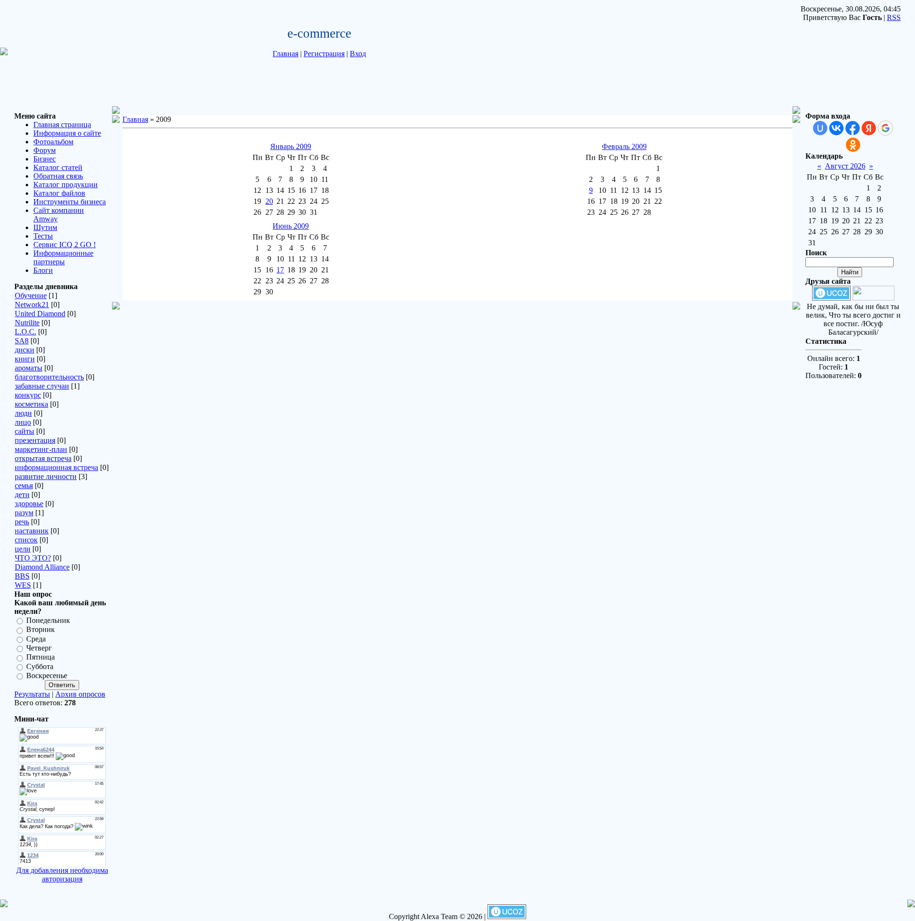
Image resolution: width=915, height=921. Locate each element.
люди (23, 413)
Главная (285, 54)
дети (22, 495)
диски (24, 350)
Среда (36, 639)
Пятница (40, 657)
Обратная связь (58, 176)
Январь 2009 (290, 146)
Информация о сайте (67, 133)
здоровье (29, 504)
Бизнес (44, 159)
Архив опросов (80, 694)
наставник (32, 531)
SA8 (22, 341)
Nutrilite (27, 323)
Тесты (43, 236)
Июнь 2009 (291, 226)
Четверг (39, 648)
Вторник (40, 630)
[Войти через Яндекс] (869, 128)
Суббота (39, 666)
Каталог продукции (65, 184)
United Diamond (40, 314)
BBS (22, 576)
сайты (24, 431)
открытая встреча (43, 458)
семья (24, 485)
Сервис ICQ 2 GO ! (64, 244)
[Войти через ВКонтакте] (836, 128)
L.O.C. (25, 332)
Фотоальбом (53, 142)
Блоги (43, 270)
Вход (358, 54)
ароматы (28, 368)
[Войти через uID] (820, 128)
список (26, 540)
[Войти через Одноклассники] (853, 145)
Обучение (31, 295)
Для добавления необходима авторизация (62, 874)
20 (269, 201)
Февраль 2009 (624, 146)
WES (23, 585)
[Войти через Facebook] (852, 128)
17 (280, 270)
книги (25, 359)
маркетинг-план (41, 449)
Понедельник (48, 620)
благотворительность (49, 377)
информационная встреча (56, 467)
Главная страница (62, 124)
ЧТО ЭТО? (33, 558)
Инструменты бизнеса (69, 202)
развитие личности (46, 476)
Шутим (45, 227)
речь (22, 522)
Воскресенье (46, 675)
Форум (44, 150)
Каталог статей (57, 167)
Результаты (32, 694)
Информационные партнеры (63, 257)
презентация (35, 440)
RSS (894, 17)
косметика (31, 404)
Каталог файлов (59, 193)
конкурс (28, 395)
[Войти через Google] (885, 128)
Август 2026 (845, 166)
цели (22, 549)
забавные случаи (42, 386)
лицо (23, 422)
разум (24, 513)
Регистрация (324, 54)
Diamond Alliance (42, 567)
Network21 (32, 304)
